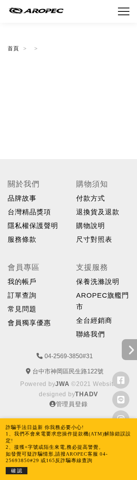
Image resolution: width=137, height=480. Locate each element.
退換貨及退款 (97, 212)
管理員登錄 (72, 404)
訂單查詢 (22, 295)
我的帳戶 (22, 281)
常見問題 (22, 309)
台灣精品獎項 (29, 212)
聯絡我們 (90, 334)
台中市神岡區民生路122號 (68, 371)
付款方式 (90, 198)
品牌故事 (22, 198)
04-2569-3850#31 (69, 356)
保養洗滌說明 (97, 281)
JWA (62, 384)
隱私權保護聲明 (33, 226)
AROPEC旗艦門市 (102, 301)
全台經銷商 (94, 320)
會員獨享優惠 (29, 323)
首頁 (13, 48)
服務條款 (22, 239)
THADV (86, 394)
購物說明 (90, 226)
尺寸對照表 (94, 239)
